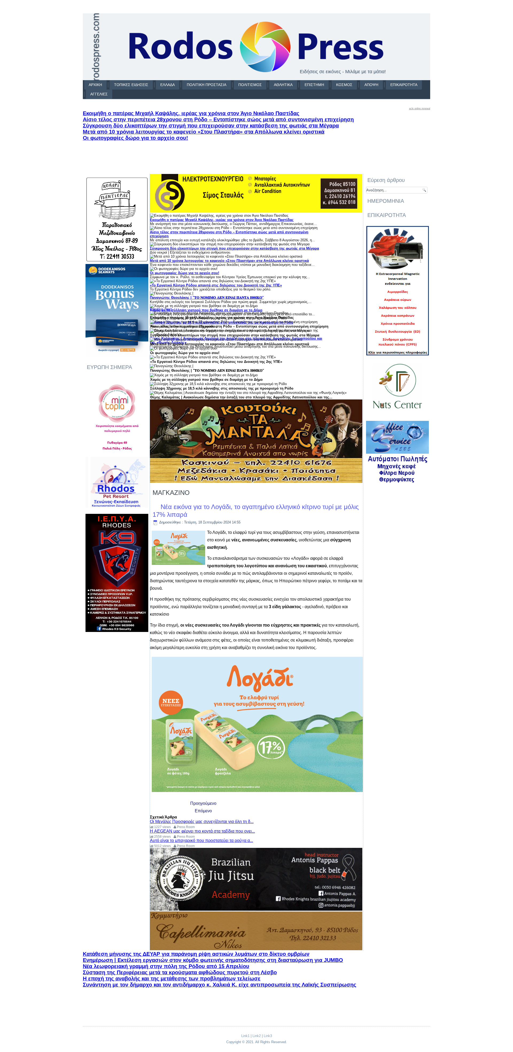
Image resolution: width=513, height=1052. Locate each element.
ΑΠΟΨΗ (371, 85)
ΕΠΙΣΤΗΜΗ (314, 85)
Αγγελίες (99, 94)
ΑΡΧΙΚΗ (95, 85)
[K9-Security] (117, 630)
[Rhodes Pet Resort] (117, 506)
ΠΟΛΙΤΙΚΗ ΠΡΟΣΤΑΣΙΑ (206, 85)
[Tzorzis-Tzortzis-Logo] (397, 413)
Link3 (268, 1036)
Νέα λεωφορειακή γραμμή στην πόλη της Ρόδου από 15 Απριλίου (166, 966)
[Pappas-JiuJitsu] (256, 909)
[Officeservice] (397, 482)
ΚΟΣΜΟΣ (344, 85)
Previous (157, 309)
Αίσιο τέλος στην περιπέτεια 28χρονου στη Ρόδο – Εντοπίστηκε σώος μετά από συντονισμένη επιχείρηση (218, 119)
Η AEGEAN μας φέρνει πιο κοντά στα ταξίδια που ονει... (202, 831)
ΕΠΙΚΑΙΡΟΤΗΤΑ (403, 85)
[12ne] (117, 356)
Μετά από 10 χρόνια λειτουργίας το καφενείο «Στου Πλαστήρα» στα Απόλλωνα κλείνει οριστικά (203, 132)
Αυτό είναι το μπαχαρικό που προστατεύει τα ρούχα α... (201, 840)
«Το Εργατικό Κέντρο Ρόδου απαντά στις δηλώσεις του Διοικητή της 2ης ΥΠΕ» (216, 285)
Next (168, 309)
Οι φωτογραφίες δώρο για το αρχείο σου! (135, 138)
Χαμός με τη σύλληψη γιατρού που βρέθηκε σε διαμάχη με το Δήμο (206, 310)
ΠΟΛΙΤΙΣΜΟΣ (250, 85)
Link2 (256, 1036)
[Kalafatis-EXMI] (397, 354)
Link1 (245, 1036)
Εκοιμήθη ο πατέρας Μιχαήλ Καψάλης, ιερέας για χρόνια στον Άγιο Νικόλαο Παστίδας (191, 113)
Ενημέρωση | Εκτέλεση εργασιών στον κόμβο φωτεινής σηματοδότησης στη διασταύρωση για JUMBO (213, 960)
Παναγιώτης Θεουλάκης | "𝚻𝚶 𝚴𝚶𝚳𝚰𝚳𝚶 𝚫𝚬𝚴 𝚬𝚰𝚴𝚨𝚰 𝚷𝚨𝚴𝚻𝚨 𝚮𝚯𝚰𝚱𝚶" (207, 298)
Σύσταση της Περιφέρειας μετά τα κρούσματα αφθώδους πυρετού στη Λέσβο (180, 972)
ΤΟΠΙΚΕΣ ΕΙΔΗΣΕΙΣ (131, 85)
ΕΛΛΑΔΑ (167, 85)
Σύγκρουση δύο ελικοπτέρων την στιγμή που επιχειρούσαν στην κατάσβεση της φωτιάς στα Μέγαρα (211, 126)
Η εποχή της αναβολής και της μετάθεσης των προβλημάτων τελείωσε (172, 978)
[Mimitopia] (117, 454)
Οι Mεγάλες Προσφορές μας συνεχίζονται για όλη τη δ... (202, 821)
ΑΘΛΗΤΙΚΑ (283, 85)
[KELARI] (117, 261)
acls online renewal (419, 108)
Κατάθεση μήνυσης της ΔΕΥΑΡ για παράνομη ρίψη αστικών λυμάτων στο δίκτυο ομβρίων (196, 954)
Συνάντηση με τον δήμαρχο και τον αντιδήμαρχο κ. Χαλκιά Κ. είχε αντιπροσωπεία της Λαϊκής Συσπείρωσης (219, 985)
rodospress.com (95, 47)
